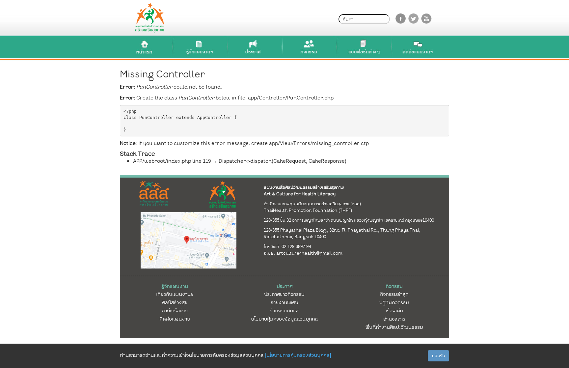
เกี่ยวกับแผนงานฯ (174, 294)
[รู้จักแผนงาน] (199, 47)
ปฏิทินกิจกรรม (394, 302)
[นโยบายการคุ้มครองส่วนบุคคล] (298, 355)
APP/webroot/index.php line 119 (172, 161)
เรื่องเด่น (394, 311)
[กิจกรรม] (308, 47)
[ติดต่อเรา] (418, 47)
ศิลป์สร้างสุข (174, 302)
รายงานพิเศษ (284, 302)
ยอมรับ (438, 355)
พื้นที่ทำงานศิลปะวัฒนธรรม (394, 327)
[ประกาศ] (254, 47)
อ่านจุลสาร (394, 319)
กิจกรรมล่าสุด (394, 294)
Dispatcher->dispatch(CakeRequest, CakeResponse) (282, 161)
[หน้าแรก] (144, 47)
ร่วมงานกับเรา (284, 311)
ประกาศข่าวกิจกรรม (284, 294)
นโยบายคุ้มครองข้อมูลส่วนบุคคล (284, 319)
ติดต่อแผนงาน (174, 319)
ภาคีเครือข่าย (175, 311)
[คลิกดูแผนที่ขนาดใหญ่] (189, 240)
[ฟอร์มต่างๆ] (363, 47)
